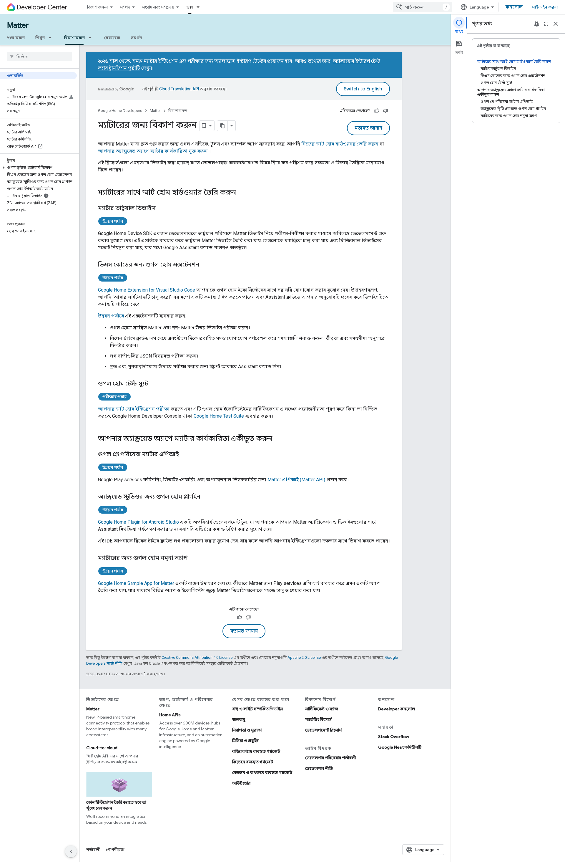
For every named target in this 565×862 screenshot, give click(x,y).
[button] (38, 167)
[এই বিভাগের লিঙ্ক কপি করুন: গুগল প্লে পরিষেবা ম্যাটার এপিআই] (185, 454)
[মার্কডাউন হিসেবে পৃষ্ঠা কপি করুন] (222, 126)
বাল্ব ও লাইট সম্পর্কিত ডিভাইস (257, 709)
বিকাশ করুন (97, 7)
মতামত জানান (368, 128)
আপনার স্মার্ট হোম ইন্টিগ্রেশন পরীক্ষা (134, 409)
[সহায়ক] (376, 110)
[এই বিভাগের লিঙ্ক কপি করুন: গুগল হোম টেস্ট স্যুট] (154, 384)
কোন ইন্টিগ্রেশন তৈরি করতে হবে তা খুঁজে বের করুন (116, 805)
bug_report (536, 23)
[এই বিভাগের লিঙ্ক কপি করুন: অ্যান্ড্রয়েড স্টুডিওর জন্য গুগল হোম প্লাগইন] (206, 497)
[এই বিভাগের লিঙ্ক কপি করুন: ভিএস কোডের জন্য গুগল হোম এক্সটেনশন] (205, 265)
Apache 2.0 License (304, 657)
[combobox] (422, 7)
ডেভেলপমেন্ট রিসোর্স (323, 730)
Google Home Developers (120, 110)
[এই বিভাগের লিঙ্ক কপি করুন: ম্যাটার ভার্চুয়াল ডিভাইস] (161, 208)
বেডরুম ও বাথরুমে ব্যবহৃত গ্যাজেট (262, 772)
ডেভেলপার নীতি (319, 768)
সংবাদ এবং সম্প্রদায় (158, 7)
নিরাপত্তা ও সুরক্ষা (247, 730)
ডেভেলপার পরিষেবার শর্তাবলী (330, 757)
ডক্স (190, 7)
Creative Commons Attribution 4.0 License (197, 657)
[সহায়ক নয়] (385, 110)
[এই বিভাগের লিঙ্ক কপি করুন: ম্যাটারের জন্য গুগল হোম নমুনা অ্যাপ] (193, 558)
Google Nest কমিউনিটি (399, 747)
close (555, 23)
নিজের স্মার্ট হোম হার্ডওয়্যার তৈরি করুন (339, 144)
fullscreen (546, 23)
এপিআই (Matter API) (296, 479)
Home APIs (170, 714)
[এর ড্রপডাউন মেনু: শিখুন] (52, 38)
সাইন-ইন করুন (545, 7)
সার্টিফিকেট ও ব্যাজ (321, 709)
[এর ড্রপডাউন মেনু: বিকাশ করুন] (92, 38)
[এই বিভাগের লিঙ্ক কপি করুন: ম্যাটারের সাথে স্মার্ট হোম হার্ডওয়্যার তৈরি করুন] (242, 192)
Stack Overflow (393, 736)
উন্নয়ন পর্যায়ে (111, 316)
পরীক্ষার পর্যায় (114, 396)
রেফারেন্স (112, 37)
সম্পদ (125, 7)
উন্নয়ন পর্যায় (112, 221)
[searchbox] (39, 56)
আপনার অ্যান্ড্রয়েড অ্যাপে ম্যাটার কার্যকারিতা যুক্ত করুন (153, 151)
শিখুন (40, 37)
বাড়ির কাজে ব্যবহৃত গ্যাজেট (256, 751)
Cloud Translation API (179, 89)
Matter (18, 25)
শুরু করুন (16, 37)
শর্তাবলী (93, 849)
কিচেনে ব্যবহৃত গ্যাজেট (252, 762)
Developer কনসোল (396, 709)
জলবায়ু (238, 719)
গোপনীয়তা (115, 849)
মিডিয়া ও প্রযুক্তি (245, 740)
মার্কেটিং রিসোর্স (318, 719)
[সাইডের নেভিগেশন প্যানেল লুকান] (71, 851)
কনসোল (514, 7)
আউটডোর (241, 783)
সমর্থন (136, 37)
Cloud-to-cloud (101, 747)
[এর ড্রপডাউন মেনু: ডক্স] (200, 7)
